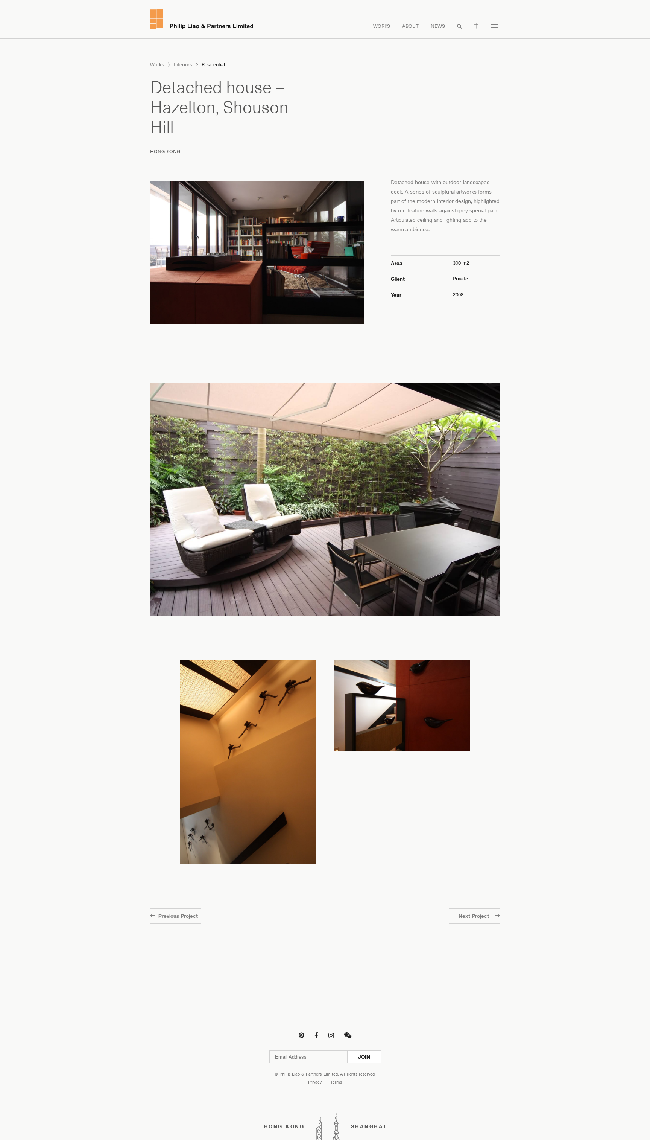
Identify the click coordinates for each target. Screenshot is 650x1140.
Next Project (474, 916)
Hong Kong (165, 151)
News (438, 26)
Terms (336, 1082)
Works (381, 26)
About (410, 26)
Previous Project (178, 916)
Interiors (183, 64)
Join (364, 1057)
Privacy (315, 1082)
